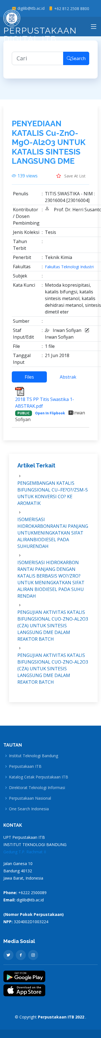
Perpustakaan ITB (25, 766)
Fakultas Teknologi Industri (69, 267)
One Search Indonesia (29, 809)
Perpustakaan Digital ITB (40, 35)
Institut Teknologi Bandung (33, 756)
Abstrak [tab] (68, 377)
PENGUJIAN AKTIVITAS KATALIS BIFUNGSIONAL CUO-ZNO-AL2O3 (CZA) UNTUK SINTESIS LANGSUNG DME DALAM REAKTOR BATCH (52, 625)
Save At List (74, 176)
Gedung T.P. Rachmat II (24, 851)
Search (78, 58)
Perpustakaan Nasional (30, 798)
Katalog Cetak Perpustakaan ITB (38, 777)
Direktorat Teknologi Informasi (37, 788)
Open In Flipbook (50, 413)
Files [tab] (29, 377)
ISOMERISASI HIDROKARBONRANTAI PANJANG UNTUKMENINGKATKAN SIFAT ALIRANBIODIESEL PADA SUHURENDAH (52, 532)
